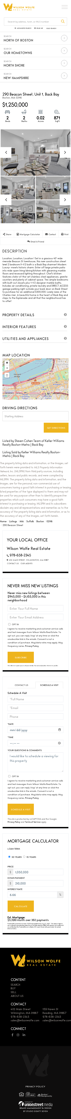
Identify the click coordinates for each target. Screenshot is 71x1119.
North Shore (14, 65)
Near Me (39, 28)
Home (3, 521)
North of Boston (18, 40)
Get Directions (56, 427)
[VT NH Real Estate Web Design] (35, 1103)
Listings (13, 521)
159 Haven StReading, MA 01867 (54, 1011)
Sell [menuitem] (13, 992)
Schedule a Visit (49, 685)
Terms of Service (33, 821)
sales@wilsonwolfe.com (25, 1020)
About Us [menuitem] (17, 996)
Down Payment (16, 877)
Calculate (20, 906)
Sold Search (51, 28)
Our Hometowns (18, 52)
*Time (10, 737)
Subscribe (21, 657)
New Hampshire (16, 77)
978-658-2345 (20, 555)
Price (11, 866)
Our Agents (26, 563)
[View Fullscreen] (6, 375)
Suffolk (30, 521)
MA (22, 521)
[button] (63, 21)
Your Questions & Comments (25, 750)
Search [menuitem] (15, 985)
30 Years (16, 856)
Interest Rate (15, 889)
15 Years (31, 856)
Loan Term (14, 848)
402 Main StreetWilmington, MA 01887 (24, 1011)
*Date (11, 723)
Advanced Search (24, 28)
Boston (40, 521)
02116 (50, 521)
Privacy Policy (32, 645)
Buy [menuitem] (13, 988)
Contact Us (13, 563)
